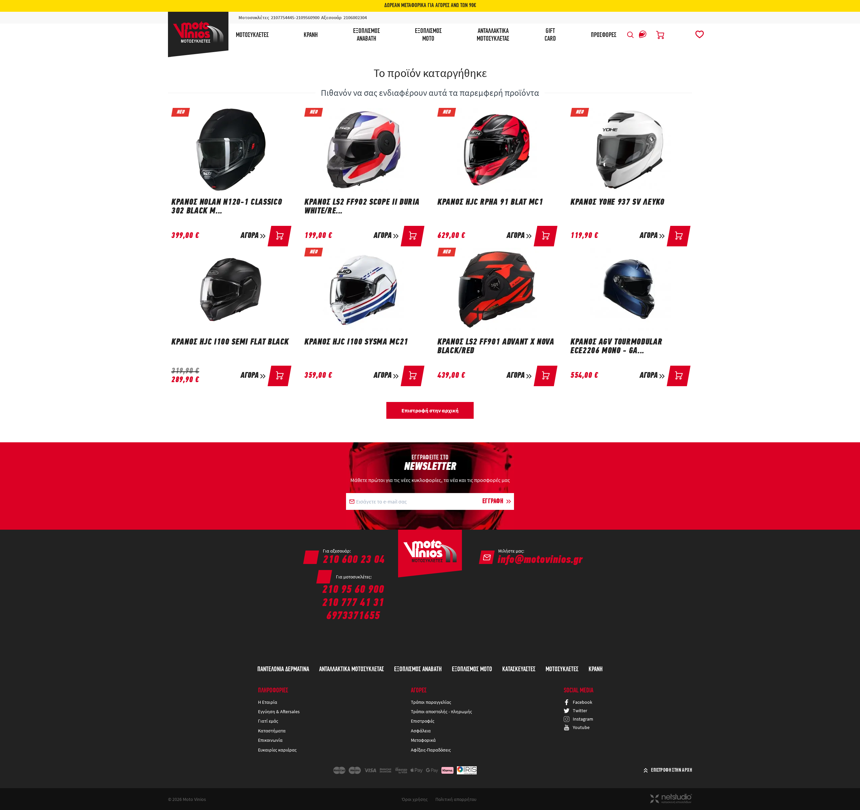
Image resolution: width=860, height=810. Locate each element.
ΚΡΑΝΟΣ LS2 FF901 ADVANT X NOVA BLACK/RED (495, 347)
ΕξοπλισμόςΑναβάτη (366, 35)
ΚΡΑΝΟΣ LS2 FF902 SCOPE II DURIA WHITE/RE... (362, 207)
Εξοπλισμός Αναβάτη (418, 669)
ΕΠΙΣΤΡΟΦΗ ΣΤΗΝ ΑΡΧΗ (671, 770)
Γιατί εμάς (268, 721)
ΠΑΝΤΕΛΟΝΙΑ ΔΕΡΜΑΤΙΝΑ (283, 669)
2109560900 (307, 17)
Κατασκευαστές (518, 669)
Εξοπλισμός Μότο (472, 669)
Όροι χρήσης (415, 799)
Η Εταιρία (267, 702)
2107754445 (282, 17)
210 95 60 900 (353, 590)
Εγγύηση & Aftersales (279, 711)
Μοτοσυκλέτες (252, 35)
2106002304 (355, 17)
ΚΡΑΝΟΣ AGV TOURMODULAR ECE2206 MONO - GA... (616, 347)
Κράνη (311, 35)
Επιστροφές (422, 721)
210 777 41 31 (353, 603)
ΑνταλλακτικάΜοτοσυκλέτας (493, 35)
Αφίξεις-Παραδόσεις (431, 750)
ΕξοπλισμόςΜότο (428, 35)
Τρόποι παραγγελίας (431, 702)
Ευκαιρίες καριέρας (277, 750)
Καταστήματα (272, 731)
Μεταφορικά (423, 740)
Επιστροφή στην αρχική (430, 410)
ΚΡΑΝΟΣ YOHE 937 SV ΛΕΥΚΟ (617, 202)
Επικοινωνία (270, 740)
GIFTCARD (550, 35)
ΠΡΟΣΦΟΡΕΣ (603, 35)
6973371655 (353, 616)
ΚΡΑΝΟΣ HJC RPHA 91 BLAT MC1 (490, 202)
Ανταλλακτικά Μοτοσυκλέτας (351, 669)
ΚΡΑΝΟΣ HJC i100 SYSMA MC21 (356, 342)
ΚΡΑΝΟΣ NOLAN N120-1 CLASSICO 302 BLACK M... (226, 207)
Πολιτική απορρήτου (455, 799)
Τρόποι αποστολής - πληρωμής (441, 711)
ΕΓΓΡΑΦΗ (493, 501)
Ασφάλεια (421, 731)
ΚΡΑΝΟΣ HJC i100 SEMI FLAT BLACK (230, 342)
